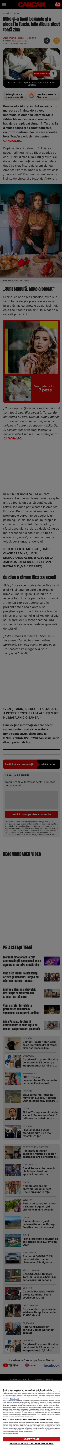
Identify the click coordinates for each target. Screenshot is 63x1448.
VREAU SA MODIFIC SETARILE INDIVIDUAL (32, 1443)
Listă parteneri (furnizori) (10, 1433)
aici (41, 1409)
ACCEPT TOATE (31, 1439)
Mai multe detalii (14, 1399)
